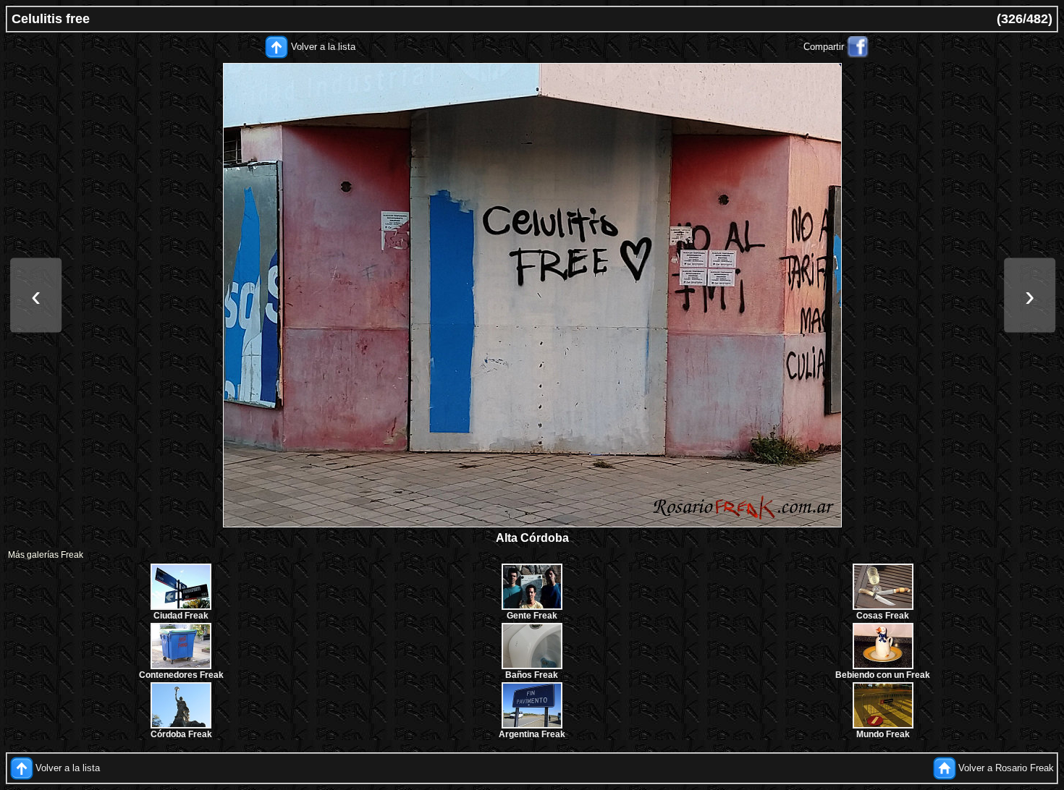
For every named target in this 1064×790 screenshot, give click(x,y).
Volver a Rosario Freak (1006, 768)
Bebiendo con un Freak (882, 675)
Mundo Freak (883, 734)
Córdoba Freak (181, 734)
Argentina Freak (532, 734)
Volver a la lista (323, 46)
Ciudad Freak (180, 616)
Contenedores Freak (181, 675)
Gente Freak (532, 616)
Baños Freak (531, 675)
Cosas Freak (882, 616)
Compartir (823, 46)
